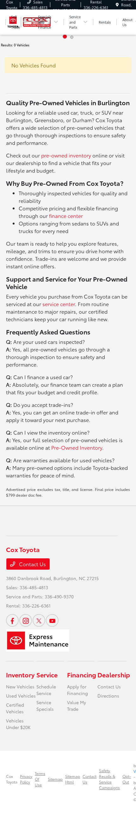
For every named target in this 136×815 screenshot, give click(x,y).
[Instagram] (25, 620)
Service (47, 674)
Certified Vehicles (15, 708)
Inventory (20, 674)
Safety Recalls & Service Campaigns (109, 779)
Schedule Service (46, 689)
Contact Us (32, 563)
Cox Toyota (11, 778)
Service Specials (45, 705)
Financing (81, 674)
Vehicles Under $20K (18, 723)
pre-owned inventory (66, 155)
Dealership (113, 674)
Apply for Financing (77, 689)
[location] (117, 4)
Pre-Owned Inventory (76, 447)
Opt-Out (126, 778)
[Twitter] (39, 620)
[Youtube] (52, 620)
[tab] (65, 36)
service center (58, 303)
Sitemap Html (72, 778)
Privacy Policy (26, 778)
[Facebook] (12, 620)
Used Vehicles (21, 695)
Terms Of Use (40, 779)
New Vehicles (20, 686)
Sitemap (55, 779)
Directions (108, 695)
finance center (66, 215)
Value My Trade (76, 705)
